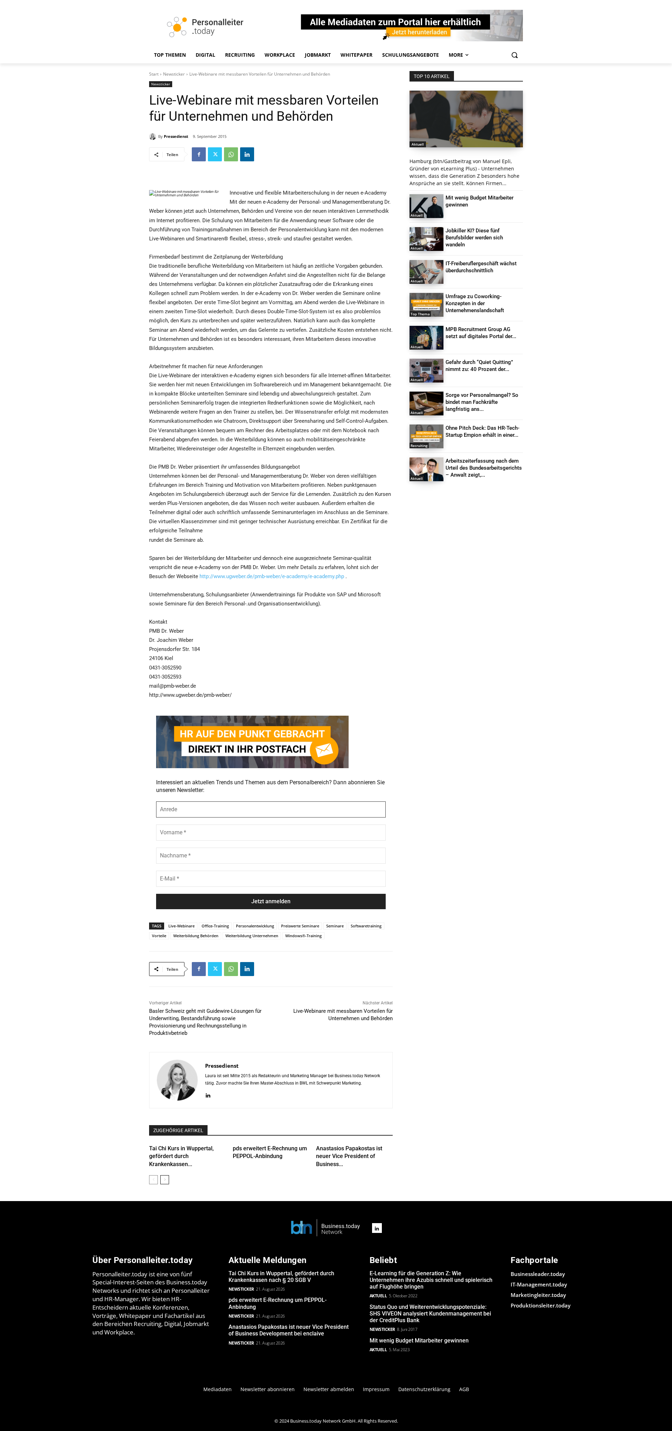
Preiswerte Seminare (300, 925)
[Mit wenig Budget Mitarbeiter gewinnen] (426, 206)
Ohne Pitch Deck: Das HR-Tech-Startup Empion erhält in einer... (482, 431)
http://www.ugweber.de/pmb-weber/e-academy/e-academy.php (272, 576)
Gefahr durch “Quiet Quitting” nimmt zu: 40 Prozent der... (479, 365)
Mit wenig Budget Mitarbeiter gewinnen (419, 1340)
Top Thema (420, 313)
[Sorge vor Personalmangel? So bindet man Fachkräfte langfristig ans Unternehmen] (426, 403)
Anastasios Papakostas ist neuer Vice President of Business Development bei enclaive (289, 1330)
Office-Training (215, 925)
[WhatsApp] (231, 154)
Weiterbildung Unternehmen (251, 935)
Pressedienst (176, 136)
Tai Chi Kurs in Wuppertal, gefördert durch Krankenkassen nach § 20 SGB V (281, 1276)
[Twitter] (215, 154)
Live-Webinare (181, 925)
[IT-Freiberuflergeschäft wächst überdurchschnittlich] (426, 272)
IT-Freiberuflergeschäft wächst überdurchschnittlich (481, 267)
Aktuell (418, 144)
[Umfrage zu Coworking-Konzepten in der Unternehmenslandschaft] (426, 305)
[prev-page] (153, 1179)
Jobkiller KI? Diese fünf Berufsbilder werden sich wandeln (474, 237)
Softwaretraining (366, 925)
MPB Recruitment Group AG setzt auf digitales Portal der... (481, 332)
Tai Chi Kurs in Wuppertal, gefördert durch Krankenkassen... (181, 1156)
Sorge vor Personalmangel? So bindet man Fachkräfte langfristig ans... (482, 402)
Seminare (335, 925)
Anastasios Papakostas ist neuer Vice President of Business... (349, 1156)
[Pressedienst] (153, 136)
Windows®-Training (303, 935)
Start (154, 74)
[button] (514, 55)
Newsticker (174, 74)
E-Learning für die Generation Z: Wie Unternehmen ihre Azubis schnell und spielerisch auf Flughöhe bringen (431, 1280)
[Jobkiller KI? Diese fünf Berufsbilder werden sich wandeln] (426, 239)
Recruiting (419, 445)
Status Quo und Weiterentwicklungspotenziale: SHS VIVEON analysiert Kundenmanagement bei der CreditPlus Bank (430, 1314)
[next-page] (164, 1179)
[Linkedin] (247, 154)
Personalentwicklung (255, 925)
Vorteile (159, 935)
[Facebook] (199, 154)
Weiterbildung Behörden (195, 935)
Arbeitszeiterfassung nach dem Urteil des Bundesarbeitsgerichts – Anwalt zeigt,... (484, 468)
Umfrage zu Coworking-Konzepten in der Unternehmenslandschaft (475, 303)
